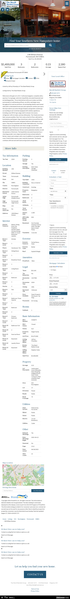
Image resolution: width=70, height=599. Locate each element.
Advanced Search (34, 48)
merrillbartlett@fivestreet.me (35, 585)
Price (51, 275)
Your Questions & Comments (55, 202)
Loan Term (52, 266)
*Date (51, 188)
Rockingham (21, 519)
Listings (10, 519)
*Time (51, 195)
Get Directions (37, 490)
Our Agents (53, 102)
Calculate (58, 293)
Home (4, 519)
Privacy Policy (35, 591)
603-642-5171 (55, 93)
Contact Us (53, 100)
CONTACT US (35, 574)
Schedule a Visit (62, 171)
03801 (37, 519)
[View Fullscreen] (5, 473)
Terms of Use (35, 589)
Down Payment (54, 281)
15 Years (53, 270)
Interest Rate (53, 287)
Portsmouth (30, 519)
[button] (50, 45)
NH (15, 519)
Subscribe (58, 159)
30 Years (60, 266)
